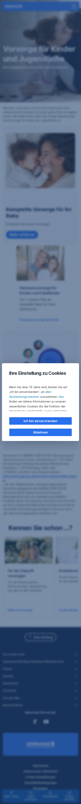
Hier (61, 396)
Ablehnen (40, 432)
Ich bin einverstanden (40, 421)
